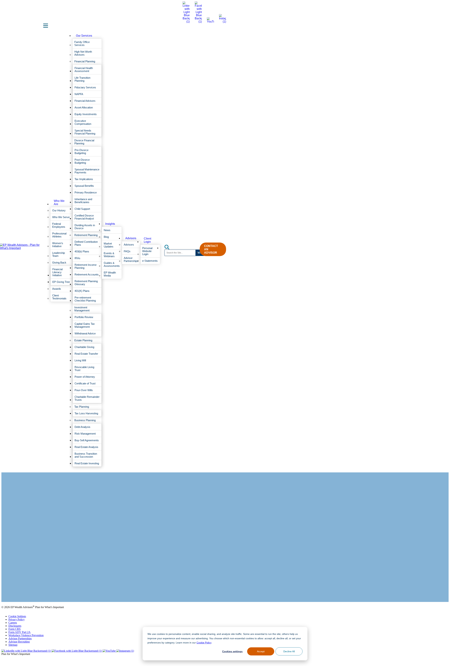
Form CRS (14, 628)
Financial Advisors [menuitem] (85, 100)
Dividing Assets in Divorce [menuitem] (85, 227)
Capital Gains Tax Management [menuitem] (85, 325)
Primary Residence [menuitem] (86, 192)
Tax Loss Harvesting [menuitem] (86, 413)
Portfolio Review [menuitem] (84, 317)
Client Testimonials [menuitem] (59, 297)
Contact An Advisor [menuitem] (211, 249)
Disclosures (14, 625)
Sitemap (12, 644)
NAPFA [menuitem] (79, 94)
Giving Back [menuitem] (59, 262)
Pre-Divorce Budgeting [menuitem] (81, 152)
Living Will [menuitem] (80, 360)
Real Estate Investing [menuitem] (87, 463)
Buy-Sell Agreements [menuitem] (87, 440)
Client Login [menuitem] (147, 240)
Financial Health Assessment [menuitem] (84, 70)
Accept (261, 651)
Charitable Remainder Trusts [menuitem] (87, 398)
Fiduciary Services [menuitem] (85, 87)
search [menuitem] (169, 246)
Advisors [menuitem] (130, 238)
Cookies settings (232, 651)
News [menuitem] (107, 230)
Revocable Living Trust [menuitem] (84, 369)
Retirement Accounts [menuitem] (87, 274)
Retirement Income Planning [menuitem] (86, 266)
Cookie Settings (17, 616)
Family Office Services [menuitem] (82, 43)
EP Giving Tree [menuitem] (61, 281)
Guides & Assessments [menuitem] (112, 264)
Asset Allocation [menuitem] (84, 107)
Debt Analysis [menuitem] (82, 426)
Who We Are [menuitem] (59, 202)
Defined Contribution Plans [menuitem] (86, 243)
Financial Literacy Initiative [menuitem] (57, 272)
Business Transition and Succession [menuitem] (86, 455)
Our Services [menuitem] (84, 35)
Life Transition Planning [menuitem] (82, 79)
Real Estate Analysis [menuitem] (86, 446)
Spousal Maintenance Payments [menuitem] (87, 171)
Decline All (289, 651)
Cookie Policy (202, 642)
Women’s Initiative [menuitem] (57, 245)
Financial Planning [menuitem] (84, 61)
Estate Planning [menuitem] (83, 340)
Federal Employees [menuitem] (58, 225)
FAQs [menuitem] (127, 251)
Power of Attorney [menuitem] (85, 376)
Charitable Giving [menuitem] (84, 346)
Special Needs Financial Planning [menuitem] (85, 132)
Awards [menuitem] (56, 288)
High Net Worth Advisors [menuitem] (83, 53)
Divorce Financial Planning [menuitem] (84, 142)
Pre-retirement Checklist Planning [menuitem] (85, 299)
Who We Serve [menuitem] (61, 217)
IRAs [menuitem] (77, 258)
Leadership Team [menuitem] (58, 254)
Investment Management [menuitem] (81, 309)
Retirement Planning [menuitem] (86, 235)
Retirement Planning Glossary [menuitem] (86, 283)
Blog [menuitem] (106, 236)
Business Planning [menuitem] (85, 420)
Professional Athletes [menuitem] (59, 235)
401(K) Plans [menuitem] (82, 290)
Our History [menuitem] (59, 210)
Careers (12, 622)
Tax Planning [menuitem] (81, 406)
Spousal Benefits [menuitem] (84, 185)
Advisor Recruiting (19, 641)
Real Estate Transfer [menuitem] (86, 353)
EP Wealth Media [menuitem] (110, 274)
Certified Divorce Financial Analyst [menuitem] (84, 217)
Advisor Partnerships (20, 638)
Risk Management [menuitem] (85, 433)
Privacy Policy (16, 619)
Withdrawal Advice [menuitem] (85, 333)
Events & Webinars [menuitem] (109, 255)
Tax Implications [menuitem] (84, 179)
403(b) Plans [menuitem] (82, 251)
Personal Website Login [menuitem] (147, 251)
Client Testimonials (12, 591)
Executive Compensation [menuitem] (83, 122)
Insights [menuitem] (110, 223)
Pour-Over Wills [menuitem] (84, 390)
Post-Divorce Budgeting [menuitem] (82, 161)
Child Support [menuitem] (82, 208)
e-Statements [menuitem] (150, 260)
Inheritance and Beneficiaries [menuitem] (83, 201)
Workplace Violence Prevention (26, 635)
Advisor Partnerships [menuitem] (131, 259)
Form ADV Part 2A (19, 632)
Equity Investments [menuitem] (86, 114)
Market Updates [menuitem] (108, 245)
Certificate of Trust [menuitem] (85, 383)
